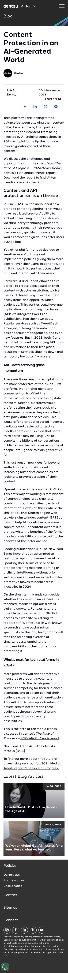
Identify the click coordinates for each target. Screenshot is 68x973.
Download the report (19, 177)
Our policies (11, 875)
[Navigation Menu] (62, 6)
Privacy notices (13, 880)
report (39, 738)
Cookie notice (12, 886)
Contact (10, 895)
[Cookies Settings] (5, 967)
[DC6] (20, 751)
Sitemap (10, 907)
